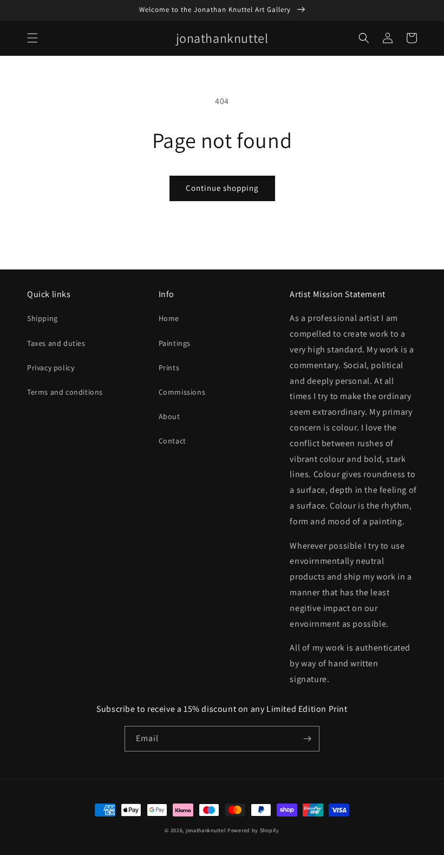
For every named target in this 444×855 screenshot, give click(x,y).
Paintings (175, 343)
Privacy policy (50, 367)
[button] (32, 38)
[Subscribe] (307, 738)
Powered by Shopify (253, 830)
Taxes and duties (56, 343)
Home (169, 318)
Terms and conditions (65, 392)
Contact (172, 441)
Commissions (182, 392)
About (169, 416)
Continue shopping (222, 188)
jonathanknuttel (206, 830)
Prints (169, 367)
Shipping (42, 318)
